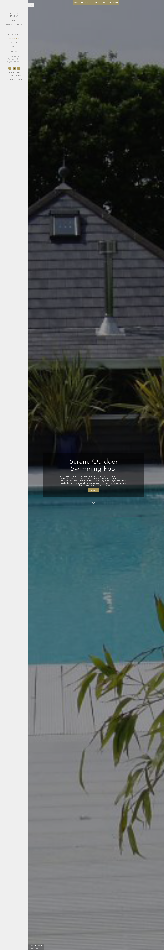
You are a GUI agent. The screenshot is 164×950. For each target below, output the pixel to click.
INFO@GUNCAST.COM (14, 75)
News (14, 47)
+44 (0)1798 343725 (14, 73)
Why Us (14, 43)
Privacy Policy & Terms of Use (14, 77)
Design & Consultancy (14, 25)
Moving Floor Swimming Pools (14, 30)
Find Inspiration (14, 39)
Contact (14, 51)
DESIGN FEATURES (14, 35)
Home (14, 21)
